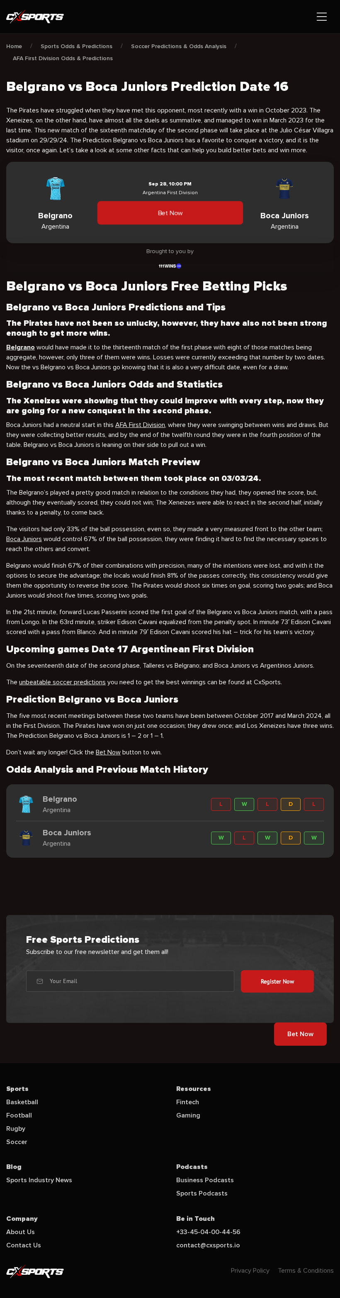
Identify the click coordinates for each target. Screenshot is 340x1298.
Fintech (187, 1102)
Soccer (16, 1142)
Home (14, 46)
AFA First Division (140, 425)
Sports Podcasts (202, 1193)
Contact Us (23, 1245)
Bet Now (170, 213)
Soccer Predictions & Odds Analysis (178, 46)
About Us (20, 1232)
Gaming (188, 1115)
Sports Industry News (39, 1180)
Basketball (22, 1102)
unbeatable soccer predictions (62, 682)
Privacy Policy (250, 1270)
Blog (14, 1167)
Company (22, 1219)
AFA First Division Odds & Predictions (63, 58)
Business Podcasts (205, 1180)
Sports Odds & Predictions (76, 46)
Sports (17, 1089)
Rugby (15, 1129)
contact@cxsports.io (208, 1245)
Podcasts (192, 1167)
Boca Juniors (24, 539)
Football (19, 1115)
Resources (193, 1089)
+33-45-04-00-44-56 (208, 1232)
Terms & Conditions (306, 1270)
